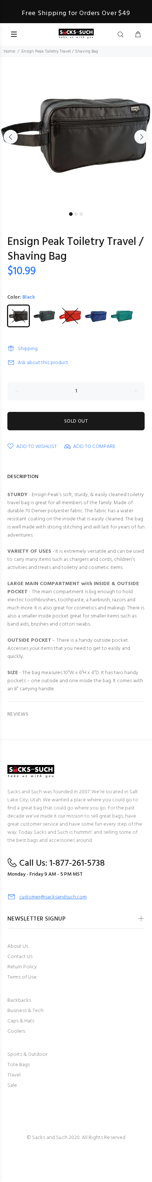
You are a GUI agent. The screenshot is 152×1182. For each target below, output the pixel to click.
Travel (14, 1075)
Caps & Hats (20, 1021)
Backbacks (19, 1000)
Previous (11, 137)
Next (141, 137)
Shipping (28, 349)
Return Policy (22, 967)
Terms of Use (22, 977)
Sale (12, 1085)
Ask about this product (43, 363)
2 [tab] (76, 214)
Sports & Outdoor (27, 1054)
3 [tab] (81, 214)
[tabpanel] (76, 133)
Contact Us (19, 957)
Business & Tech (25, 1011)
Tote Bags (18, 1065)
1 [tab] (71, 214)
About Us (17, 946)
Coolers (16, 1031)
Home (9, 51)
